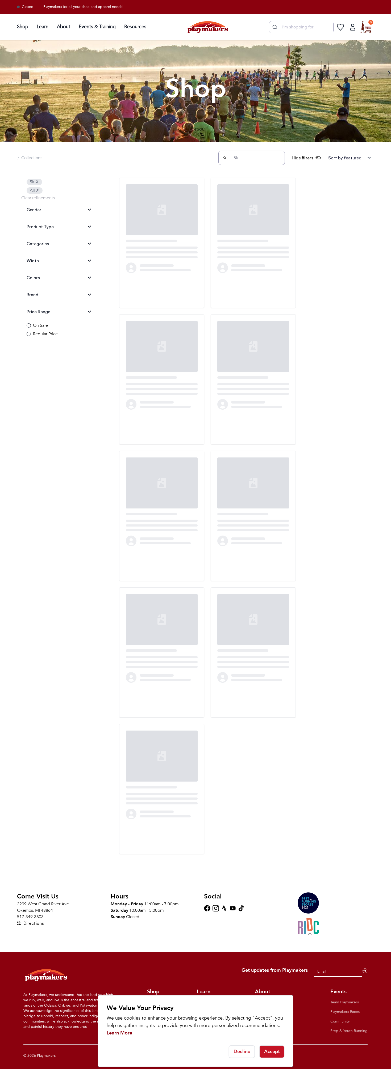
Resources (135, 26)
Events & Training (97, 26)
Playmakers (46, 1055)
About (63, 26)
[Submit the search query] (224, 158)
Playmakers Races (345, 1011)
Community (340, 1021)
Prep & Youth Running (349, 1030)
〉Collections (29, 158)
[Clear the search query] (278, 158)
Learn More (119, 1033)
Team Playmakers (344, 1002)
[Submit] (274, 27)
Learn (42, 26)
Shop (22, 26)
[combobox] (301, 27)
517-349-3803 (30, 917)
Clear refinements (38, 198)
